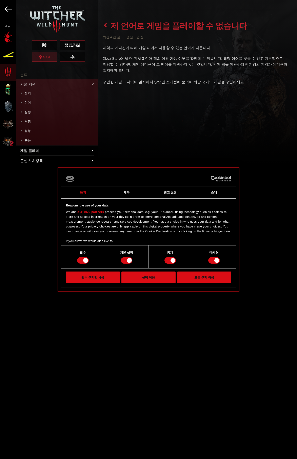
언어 (27, 102)
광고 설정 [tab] (170, 192)
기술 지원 (28, 83)
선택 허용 (148, 277)
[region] (49, 229)
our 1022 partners (90, 212)
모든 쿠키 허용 (204, 277)
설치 (27, 93)
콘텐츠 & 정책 (31, 160)
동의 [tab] (83, 192)
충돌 (27, 140)
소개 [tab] (214, 192)
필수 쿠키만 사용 (92, 277)
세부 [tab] (127, 192)
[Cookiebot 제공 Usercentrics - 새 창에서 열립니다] (213, 179)
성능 (27, 130)
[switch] (126, 260)
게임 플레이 (29, 150)
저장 (27, 121)
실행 (27, 111)
